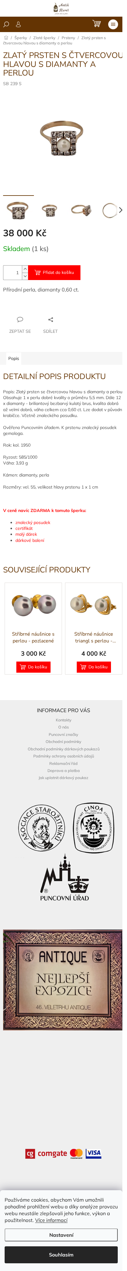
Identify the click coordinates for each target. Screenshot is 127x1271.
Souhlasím (61, 1255)
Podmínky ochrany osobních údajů (63, 755)
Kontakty (64, 719)
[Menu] (113, 24)
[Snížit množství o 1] (25, 276)
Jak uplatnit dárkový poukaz (63, 777)
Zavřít (36, 307)
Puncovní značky (63, 734)
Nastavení (61, 1235)
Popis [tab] (13, 358)
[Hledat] (6, 24)
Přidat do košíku (58, 272)
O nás (63, 726)
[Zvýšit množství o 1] (25, 269)
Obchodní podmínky (63, 741)
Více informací (51, 1220)
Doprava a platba (63, 770)
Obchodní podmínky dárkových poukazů (64, 748)
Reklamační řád (63, 763)
